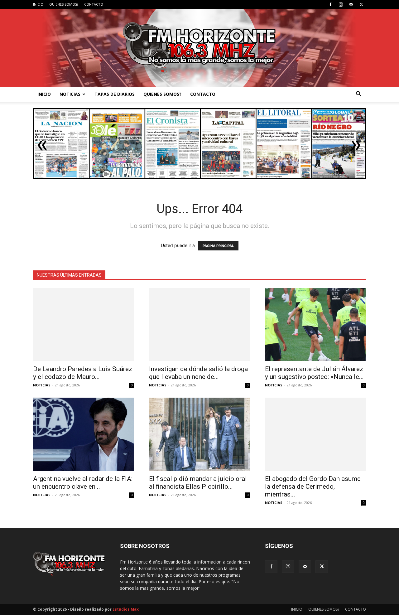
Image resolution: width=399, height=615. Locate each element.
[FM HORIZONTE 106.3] (199, 48)
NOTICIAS (70, 94)
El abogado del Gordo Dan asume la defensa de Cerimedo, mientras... (313, 486)
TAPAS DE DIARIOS (114, 94)
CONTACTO (93, 4)
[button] (358, 95)
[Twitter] (361, 4)
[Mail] (351, 4)
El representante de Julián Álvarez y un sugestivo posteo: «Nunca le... (314, 372)
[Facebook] (330, 4)
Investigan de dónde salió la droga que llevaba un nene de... (198, 372)
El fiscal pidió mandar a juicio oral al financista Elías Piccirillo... (198, 482)
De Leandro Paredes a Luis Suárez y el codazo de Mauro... (82, 372)
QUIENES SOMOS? (63, 4)
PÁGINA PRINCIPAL (218, 246)
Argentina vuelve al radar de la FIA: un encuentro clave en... (82, 482)
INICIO (38, 4)
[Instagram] (340, 4)
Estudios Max (126, 609)
